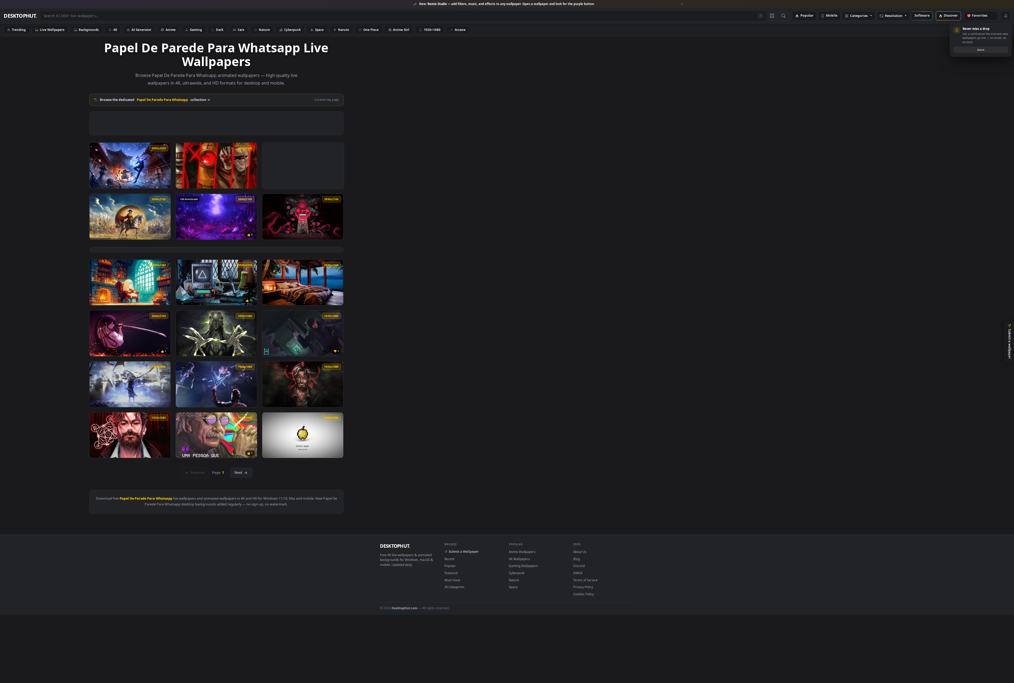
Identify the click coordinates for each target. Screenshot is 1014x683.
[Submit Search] (783, 16)
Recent (449, 559)
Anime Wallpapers (522, 552)
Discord (579, 566)
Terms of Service (585, 580)
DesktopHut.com (404, 608)
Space (319, 29)
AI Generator (141, 29)
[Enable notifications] (1005, 15)
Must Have (452, 580)
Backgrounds (89, 29)
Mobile (831, 15)
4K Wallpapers (519, 559)
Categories (859, 16)
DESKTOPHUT (395, 546)
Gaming (196, 29)
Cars (241, 29)
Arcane (460, 29)
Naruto (343, 29)
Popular (807, 15)
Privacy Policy (583, 587)
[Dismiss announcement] (682, 4)
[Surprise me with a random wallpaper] (772, 16)
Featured (451, 573)
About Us (579, 552)
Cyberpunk (292, 29)
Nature (264, 29)
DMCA (577, 573)
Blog (576, 559)
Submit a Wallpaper (463, 551)
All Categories (454, 587)
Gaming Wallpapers (523, 566)
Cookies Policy (583, 594)
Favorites (982, 15)
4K (115, 29)
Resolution (893, 16)
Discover (951, 15)
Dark (219, 29)
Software (921, 15)
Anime (171, 29)
